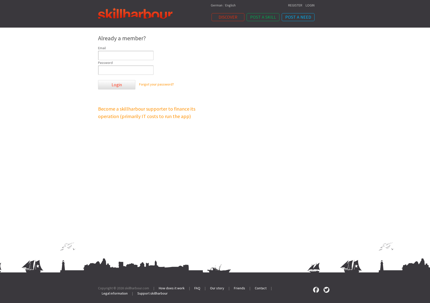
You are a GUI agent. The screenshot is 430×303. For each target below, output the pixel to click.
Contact (261, 288)
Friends (239, 288)
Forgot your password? (156, 84)
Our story (217, 288)
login (310, 5)
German (216, 5)
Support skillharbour (152, 293)
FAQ (197, 288)
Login (116, 84)
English (230, 5)
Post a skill (263, 17)
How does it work (172, 288)
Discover (227, 17)
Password (105, 62)
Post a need (298, 17)
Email (102, 48)
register (295, 5)
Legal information (115, 293)
